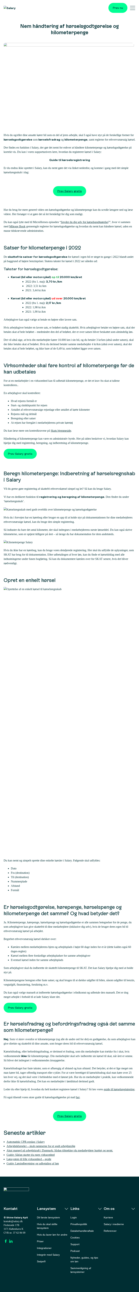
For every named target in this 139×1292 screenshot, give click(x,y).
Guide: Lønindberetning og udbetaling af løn (33, 1163)
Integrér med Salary (48, 1254)
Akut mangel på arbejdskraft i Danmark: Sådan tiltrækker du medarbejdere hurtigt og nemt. (60, 1150)
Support (74, 1244)
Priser (40, 1241)
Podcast (75, 1250)
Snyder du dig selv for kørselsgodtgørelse (84, 222)
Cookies (75, 1237)
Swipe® (41, 1261)
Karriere (108, 1217)
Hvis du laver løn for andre (52, 1234)
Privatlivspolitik (78, 1224)
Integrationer (44, 1248)
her (78, 1097)
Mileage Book (17, 226)
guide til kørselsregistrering (119, 1089)
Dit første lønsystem (48, 1217)
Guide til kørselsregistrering (69, 160)
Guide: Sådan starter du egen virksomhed (31, 1154)
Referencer (110, 1230)
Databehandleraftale (82, 1230)
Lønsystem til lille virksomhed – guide (29, 1159)
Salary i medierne (114, 1224)
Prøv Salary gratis (69, 191)
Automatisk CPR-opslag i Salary (26, 1141)
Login (73, 1217)
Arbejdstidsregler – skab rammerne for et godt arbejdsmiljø (41, 1146)
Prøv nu (118, 8)
